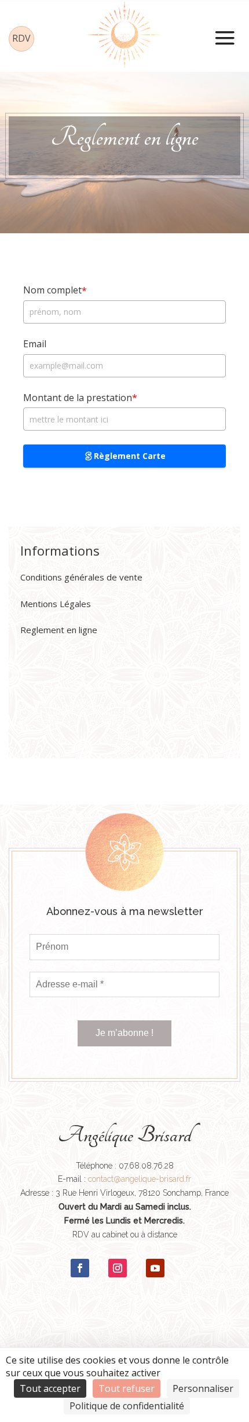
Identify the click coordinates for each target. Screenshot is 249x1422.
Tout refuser (126, 1388)
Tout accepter (50, 1388)
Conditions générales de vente (81, 577)
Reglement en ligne (58, 629)
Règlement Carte (130, 455)
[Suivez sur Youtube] (155, 1268)
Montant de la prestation (80, 398)
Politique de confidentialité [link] (126, 1405)
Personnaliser (203, 1388)
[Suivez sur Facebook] (80, 1268)
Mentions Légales (55, 603)
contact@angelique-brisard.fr (139, 1179)
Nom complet (55, 290)
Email (34, 343)
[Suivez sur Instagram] (117, 1268)
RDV (21, 38)
